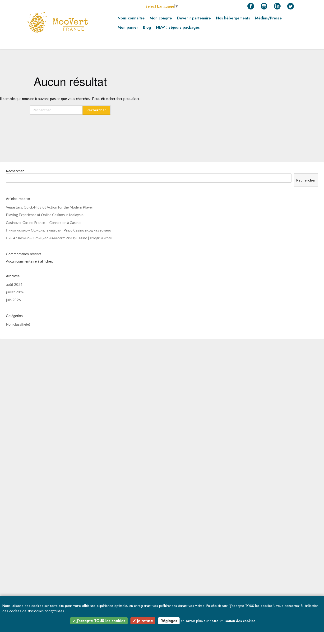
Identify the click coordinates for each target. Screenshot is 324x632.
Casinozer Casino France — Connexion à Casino (43, 222)
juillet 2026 (15, 292)
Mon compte (161, 18)
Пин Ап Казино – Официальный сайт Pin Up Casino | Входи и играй (59, 238)
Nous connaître (131, 18)
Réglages (169, 620)
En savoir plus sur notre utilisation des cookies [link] (218, 620)
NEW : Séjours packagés (178, 27)
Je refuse (144, 620)
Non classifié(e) (18, 324)
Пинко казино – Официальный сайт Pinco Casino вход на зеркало (58, 230)
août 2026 (14, 284)
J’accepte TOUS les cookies (100, 620)
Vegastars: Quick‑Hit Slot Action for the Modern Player (49, 207)
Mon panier (128, 27)
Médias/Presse (268, 18)
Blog (147, 27)
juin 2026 (13, 300)
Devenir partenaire (194, 18)
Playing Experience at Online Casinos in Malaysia (44, 215)
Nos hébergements (233, 18)
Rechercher (15, 171)
